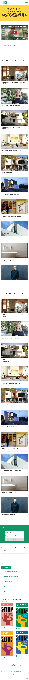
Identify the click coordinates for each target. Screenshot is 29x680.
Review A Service (8, 581)
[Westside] (22, 644)
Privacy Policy (11, 674)
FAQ (5, 591)
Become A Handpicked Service (12, 576)
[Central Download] (2, 627)
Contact (6, 594)
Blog (5, 586)
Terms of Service (4, 674)
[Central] (7, 616)
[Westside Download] (16, 656)
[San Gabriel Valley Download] (2, 657)
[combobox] (14, 536)
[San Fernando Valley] (22, 617)
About (6, 584)
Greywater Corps (11, 45)
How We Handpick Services (11, 571)
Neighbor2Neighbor (5, 2)
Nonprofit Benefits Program (11, 579)
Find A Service (8, 574)
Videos (6, 589)
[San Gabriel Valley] (7, 646)
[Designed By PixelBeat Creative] (27, 678)
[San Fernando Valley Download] (16, 629)
